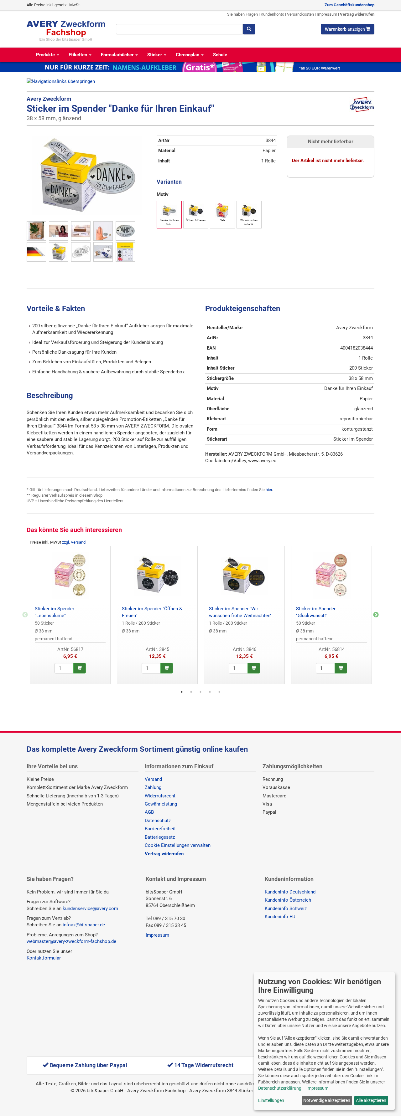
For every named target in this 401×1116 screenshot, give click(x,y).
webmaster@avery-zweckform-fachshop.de (71, 941)
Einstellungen (271, 1100)
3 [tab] (200, 692)
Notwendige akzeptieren (326, 1100)
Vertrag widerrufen (357, 14)
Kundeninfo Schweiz (286, 908)
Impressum (327, 14)
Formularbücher (118, 55)
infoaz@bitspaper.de (84, 925)
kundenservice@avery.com (90, 908)
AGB (149, 812)
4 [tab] (210, 692)
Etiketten (78, 55)
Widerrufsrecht (160, 796)
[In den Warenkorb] (79, 668)
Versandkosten (300, 14)
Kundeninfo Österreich (288, 900)
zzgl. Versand (74, 542)
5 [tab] (219, 692)
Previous (25, 615)
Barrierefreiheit (160, 829)
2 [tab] (191, 692)
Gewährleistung (161, 804)
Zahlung (153, 787)
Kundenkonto (272, 14)
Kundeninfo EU (280, 916)
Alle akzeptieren (371, 1100)
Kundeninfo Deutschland (290, 892)
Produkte (46, 55)
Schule (220, 55)
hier (269, 489)
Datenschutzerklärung (279, 1088)
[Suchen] (249, 29)
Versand (153, 779)
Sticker (155, 55)
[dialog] (324, 1041)
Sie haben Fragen (242, 14)
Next (376, 615)
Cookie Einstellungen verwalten (178, 845)
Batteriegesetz (160, 837)
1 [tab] (182, 692)
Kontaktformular (44, 958)
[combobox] (179, 29)
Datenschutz (158, 820)
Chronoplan (188, 55)
